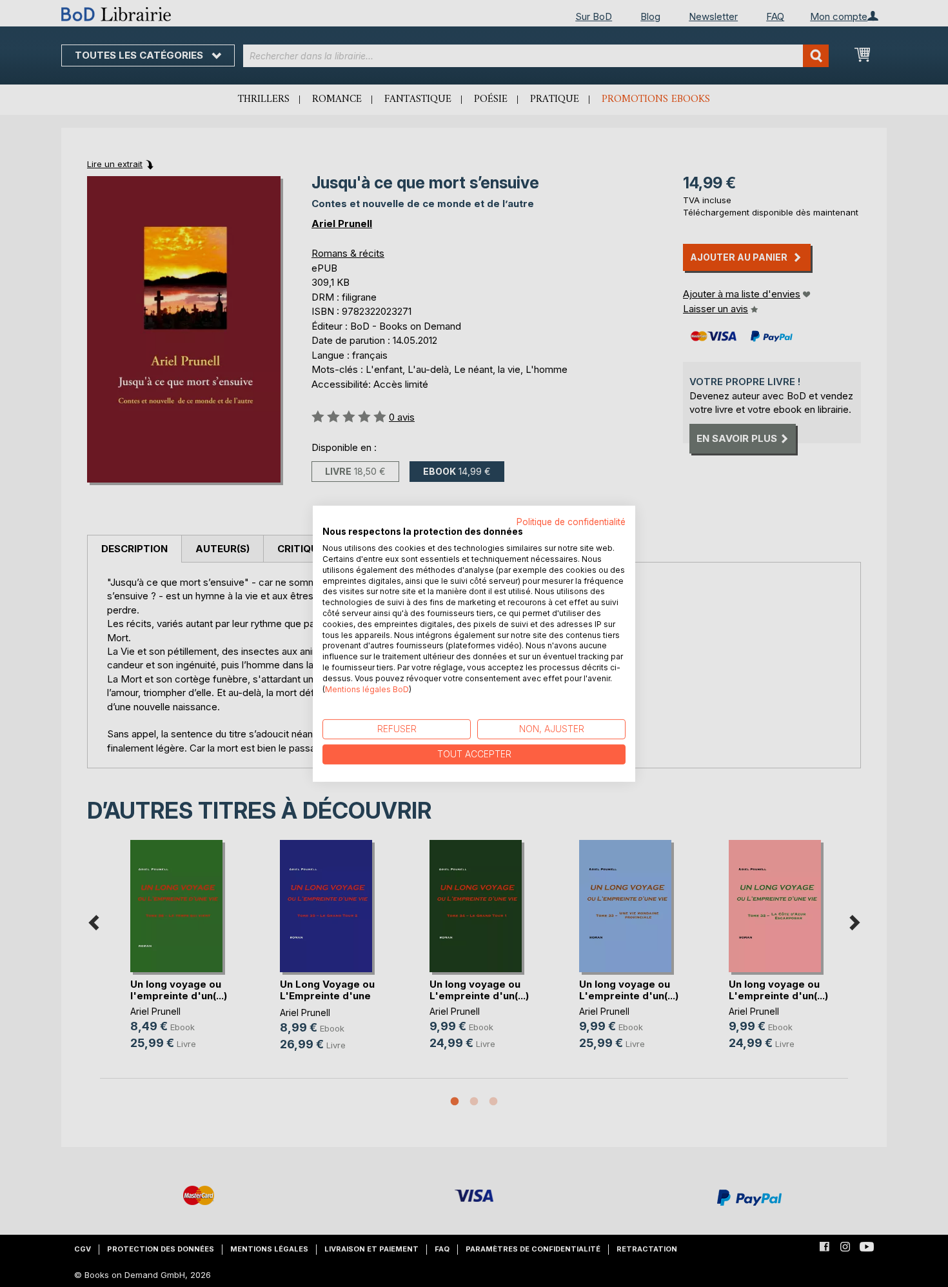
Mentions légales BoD (367, 688)
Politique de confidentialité (571, 521)
